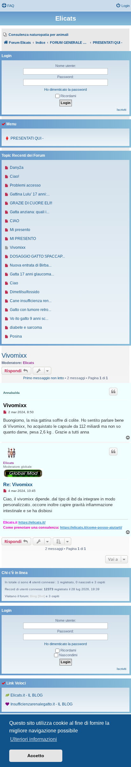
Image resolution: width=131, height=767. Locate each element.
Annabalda (11, 392)
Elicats (28, 363)
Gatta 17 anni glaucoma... (32, 274)
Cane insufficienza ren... (31, 301)
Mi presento (20, 230)
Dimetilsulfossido (24, 292)
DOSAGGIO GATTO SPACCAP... (37, 256)
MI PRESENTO (23, 238)
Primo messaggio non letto (43, 378)
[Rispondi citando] (113, 391)
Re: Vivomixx (17, 484)
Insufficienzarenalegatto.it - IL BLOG (41, 704)
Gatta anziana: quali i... (29, 212)
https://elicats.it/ (31, 522)
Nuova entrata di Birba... (31, 265)
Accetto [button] (35, 755)
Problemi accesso (25, 185)
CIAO (14, 221)
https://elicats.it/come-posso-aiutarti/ (91, 527)
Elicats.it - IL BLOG (26, 695)
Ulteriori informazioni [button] (33, 739)
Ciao (14, 283)
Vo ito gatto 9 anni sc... (29, 318)
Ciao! (14, 176)
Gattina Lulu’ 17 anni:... (30, 194)
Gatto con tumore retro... (30, 309)
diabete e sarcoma (26, 327)
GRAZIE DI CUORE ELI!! (31, 203)
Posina (16, 336)
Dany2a (17, 167)
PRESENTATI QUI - (27, 138)
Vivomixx (14, 355)
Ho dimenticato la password (65, 89)
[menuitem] (8, 6)
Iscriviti (121, 109)
